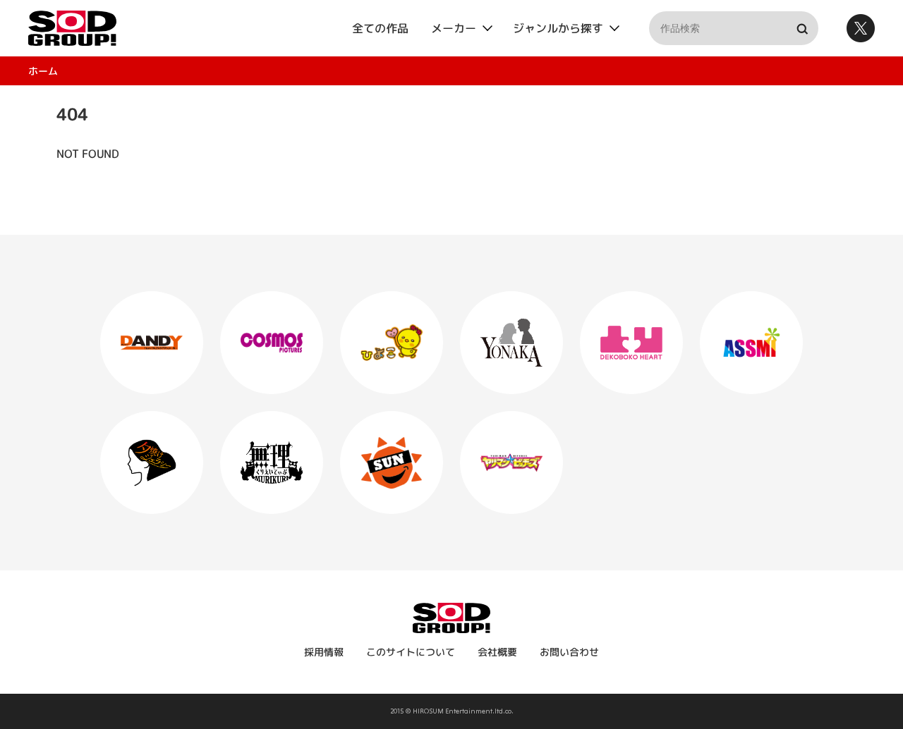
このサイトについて (410, 651)
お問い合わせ (569, 651)
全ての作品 (380, 28)
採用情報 (324, 651)
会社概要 (497, 651)
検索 (801, 28)
